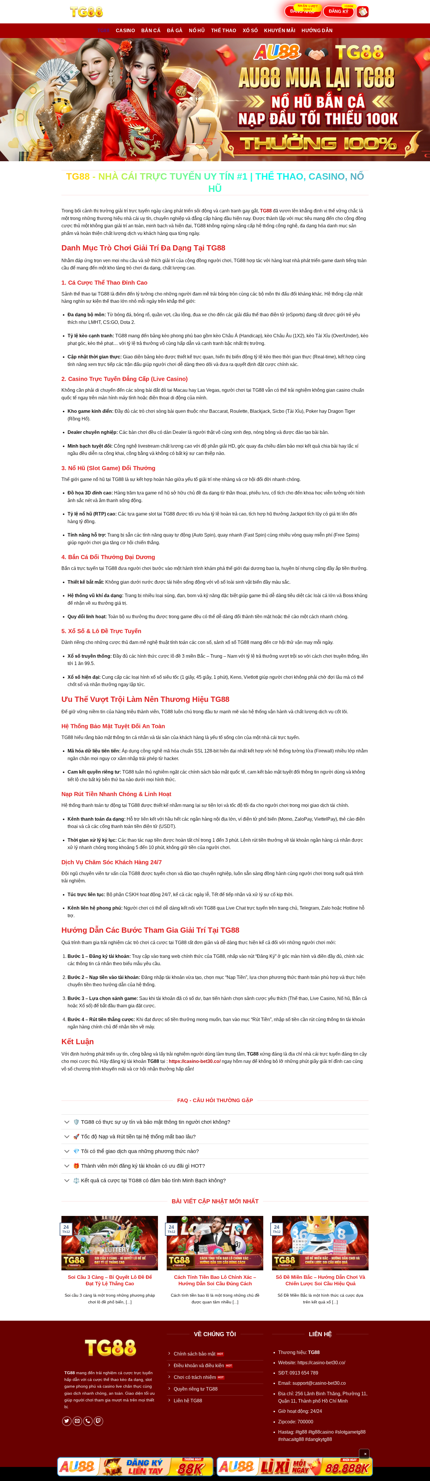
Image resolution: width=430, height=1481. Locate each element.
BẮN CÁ (151, 30)
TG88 (103, 30)
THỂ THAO (223, 30)
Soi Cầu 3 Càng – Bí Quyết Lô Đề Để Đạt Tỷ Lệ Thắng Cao (110, 1280)
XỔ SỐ (250, 30)
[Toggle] (67, 1122)
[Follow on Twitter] (67, 1421)
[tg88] (90, 11)
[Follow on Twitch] (98, 1421)
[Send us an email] (77, 1421)
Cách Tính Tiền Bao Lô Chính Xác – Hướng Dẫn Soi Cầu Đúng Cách (215, 1280)
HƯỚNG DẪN (317, 30)
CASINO (125, 30)
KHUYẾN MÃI (279, 30)
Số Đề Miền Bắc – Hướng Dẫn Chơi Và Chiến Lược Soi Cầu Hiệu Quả (320, 1280)
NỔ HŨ (197, 30)
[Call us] (88, 1421)
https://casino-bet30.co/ (321, 1362)
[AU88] (135, 1466)
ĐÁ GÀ (175, 30)
